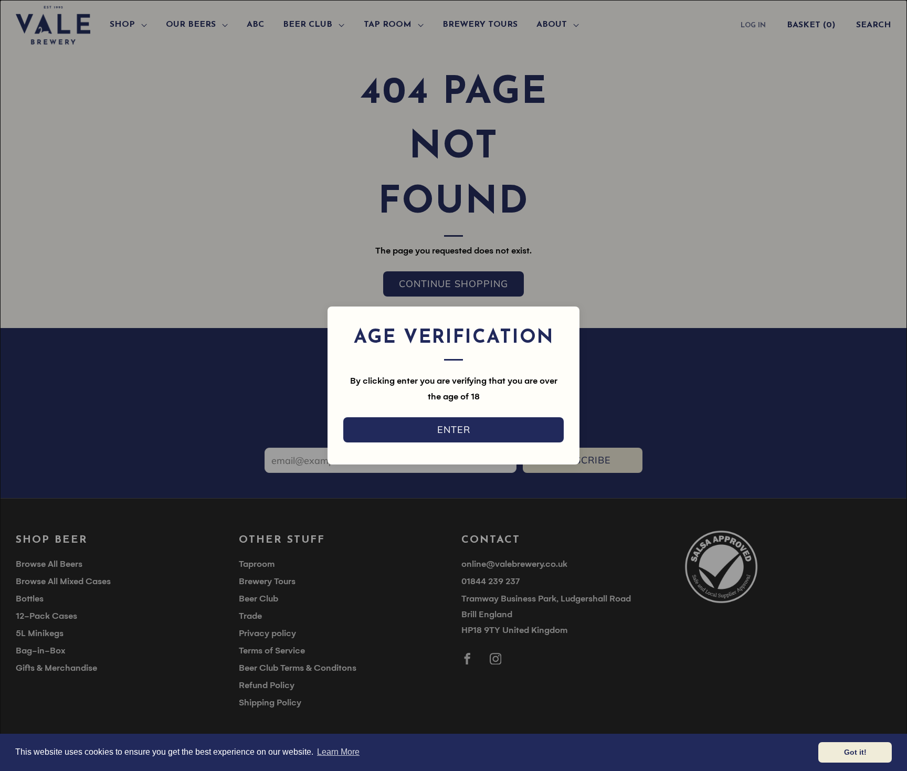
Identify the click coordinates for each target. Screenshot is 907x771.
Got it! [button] (855, 752)
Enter (453, 430)
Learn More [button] (338, 751)
